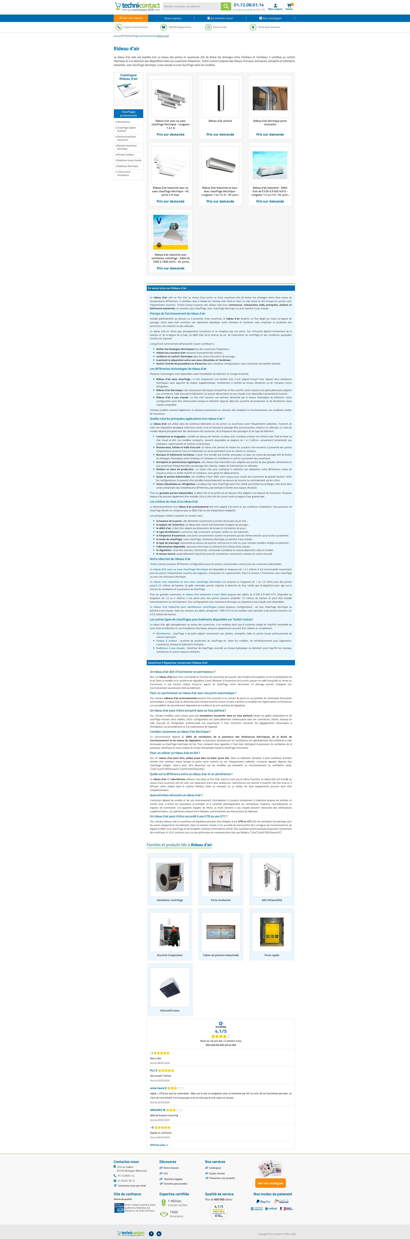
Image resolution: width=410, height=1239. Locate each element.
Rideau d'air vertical (220, 121)
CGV (166, 1173)
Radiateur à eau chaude (170, 648)
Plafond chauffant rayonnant (126, 138)
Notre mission (171, 1168)
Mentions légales (173, 1179)
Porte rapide (272, 955)
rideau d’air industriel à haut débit (206, 594)
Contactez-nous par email (131, 1185)
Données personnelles (176, 1183)
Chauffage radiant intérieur (126, 129)
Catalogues (215, 1168)
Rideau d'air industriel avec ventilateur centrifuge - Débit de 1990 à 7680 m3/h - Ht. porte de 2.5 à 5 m (171, 260)
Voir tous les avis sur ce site (221, 1044)
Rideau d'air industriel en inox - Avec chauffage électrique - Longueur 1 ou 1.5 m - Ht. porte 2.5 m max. (220, 193)
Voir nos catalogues (270, 1183)
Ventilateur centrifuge (170, 900)
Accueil (117, 36)
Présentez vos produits (222, 1178)
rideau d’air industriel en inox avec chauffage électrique (187, 582)
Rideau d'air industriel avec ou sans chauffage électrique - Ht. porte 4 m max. (170, 191)
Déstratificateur (170, 1010)
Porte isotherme (221, 900)
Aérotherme (123, 122)
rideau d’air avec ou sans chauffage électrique (180, 569)
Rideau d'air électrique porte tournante (270, 122)
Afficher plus (158, 1145)
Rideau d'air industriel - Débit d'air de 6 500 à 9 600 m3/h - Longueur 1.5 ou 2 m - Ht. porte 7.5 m (270, 193)
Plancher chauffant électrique (127, 147)
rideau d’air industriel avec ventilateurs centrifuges (185, 607)
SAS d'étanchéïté (272, 900)
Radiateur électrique (127, 166)
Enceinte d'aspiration (169, 955)
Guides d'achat (217, 1173)
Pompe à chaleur (125, 154)
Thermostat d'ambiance (123, 173)
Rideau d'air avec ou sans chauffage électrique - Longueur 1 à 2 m (171, 124)
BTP (124, 36)
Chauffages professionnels (142, 36)
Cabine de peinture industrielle (221, 955)
